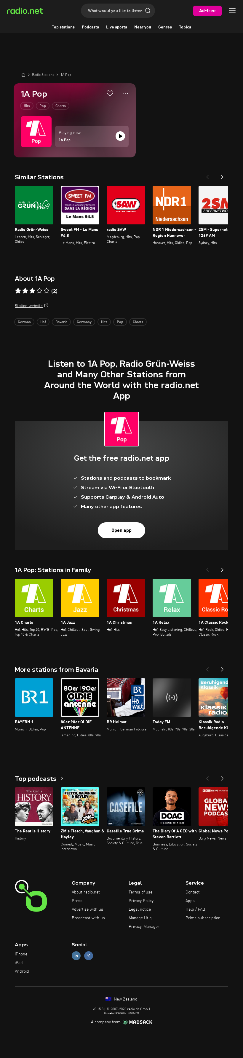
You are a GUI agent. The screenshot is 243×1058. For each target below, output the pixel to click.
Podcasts (90, 27)
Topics (185, 27)
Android (22, 971)
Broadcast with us (88, 918)
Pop (42, 106)
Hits (27, 106)
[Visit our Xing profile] (88, 956)
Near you (142, 27)
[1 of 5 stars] (18, 290)
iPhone (21, 954)
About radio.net (86, 892)
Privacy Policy (141, 901)
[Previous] (207, 175)
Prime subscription (203, 918)
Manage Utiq (140, 918)
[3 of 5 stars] (32, 290)
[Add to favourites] (110, 93)
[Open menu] (232, 10)
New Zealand (125, 999)
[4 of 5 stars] (39, 290)
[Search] (147, 10)
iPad (19, 963)
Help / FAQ (195, 909)
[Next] (222, 175)
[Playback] (120, 136)
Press (77, 901)
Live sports (116, 27)
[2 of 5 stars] (25, 290)
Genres (165, 27)
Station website (29, 306)
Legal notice (140, 909)
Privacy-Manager (144, 927)
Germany (84, 322)
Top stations (63, 27)
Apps (190, 901)
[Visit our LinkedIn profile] (76, 956)
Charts (60, 106)
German (24, 322)
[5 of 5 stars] (46, 290)
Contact (193, 892)
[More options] (125, 93)
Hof (43, 322)
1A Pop (65, 140)
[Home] (23, 74)
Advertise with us (87, 909)
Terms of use (140, 892)
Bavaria (61, 322)
